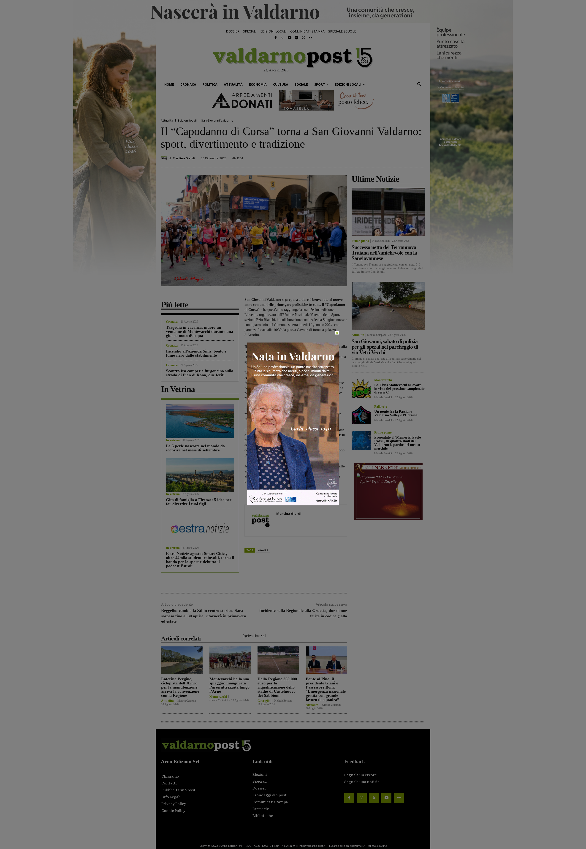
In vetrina (173, 440)
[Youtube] (289, 37)
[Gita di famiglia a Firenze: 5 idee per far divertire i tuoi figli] (200, 475)
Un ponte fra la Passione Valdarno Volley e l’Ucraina (396, 413)
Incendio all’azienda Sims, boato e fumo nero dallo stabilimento (196, 353)
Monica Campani (186, 700)
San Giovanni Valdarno (217, 120)
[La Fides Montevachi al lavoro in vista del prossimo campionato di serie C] (361, 388)
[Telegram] (296, 37)
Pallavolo (380, 406)
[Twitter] (303, 37)
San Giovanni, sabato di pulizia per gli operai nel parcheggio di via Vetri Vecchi (385, 346)
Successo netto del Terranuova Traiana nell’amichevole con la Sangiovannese (384, 252)
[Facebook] (275, 37)
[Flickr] (310, 37)
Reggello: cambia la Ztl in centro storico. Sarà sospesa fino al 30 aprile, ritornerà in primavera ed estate (203, 616)
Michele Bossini (283, 700)
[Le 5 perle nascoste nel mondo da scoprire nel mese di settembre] (200, 421)
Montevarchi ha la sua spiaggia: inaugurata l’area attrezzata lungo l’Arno (229, 685)
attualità (263, 550)
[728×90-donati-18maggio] (293, 100)
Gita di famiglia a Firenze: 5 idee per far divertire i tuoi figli (198, 501)
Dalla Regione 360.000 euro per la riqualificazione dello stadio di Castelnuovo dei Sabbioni (277, 687)
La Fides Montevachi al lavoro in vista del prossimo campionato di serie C (399, 388)
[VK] (399, 157)
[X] (378, 157)
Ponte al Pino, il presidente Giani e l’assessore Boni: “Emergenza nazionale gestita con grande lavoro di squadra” (326, 689)
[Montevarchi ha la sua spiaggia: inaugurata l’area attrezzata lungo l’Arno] (230, 660)
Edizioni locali (187, 120)
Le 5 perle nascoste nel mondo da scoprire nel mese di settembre (195, 448)
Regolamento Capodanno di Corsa (277, 419)
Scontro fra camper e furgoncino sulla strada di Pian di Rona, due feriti (199, 373)
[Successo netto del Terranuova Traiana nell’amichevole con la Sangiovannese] (388, 212)
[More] (420, 157)
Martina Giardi (184, 158)
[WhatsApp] (409, 157)
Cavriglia (264, 701)
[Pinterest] (388, 157)
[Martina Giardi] (165, 158)
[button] (419, 84)
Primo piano (360, 241)
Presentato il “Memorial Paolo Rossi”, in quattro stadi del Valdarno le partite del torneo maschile (397, 442)
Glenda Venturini (218, 700)
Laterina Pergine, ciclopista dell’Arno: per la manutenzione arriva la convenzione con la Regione (180, 687)
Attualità (167, 120)
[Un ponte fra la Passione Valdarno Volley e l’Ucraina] (361, 414)
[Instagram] (282, 37)
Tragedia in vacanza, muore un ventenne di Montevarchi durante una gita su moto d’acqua (199, 331)
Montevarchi (218, 696)
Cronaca (172, 321)
